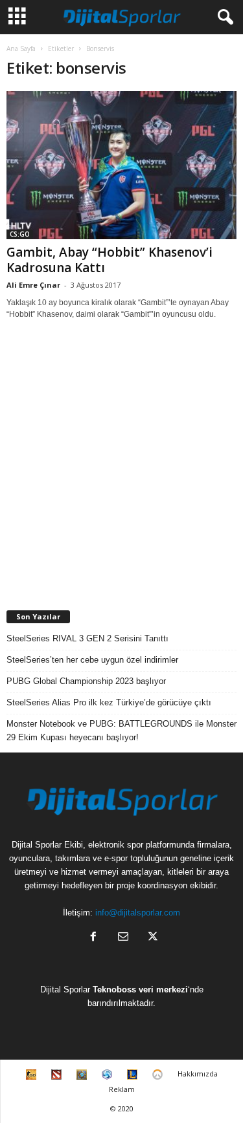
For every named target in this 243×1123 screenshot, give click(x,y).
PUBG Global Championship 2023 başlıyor (86, 681)
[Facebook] (93, 938)
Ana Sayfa (21, 48)
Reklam (122, 1089)
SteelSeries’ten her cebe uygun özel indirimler (92, 660)
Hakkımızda (198, 1073)
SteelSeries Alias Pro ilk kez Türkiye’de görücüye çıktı (108, 702)
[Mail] (123, 938)
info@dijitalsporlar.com (137, 912)
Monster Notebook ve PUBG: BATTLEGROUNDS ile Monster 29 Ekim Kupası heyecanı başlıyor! (121, 730)
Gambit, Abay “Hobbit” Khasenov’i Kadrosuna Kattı (109, 260)
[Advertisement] (121, 465)
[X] (151, 938)
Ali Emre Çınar (33, 285)
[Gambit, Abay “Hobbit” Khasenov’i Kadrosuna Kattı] (121, 165)
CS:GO (20, 234)
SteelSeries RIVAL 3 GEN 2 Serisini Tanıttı (87, 638)
